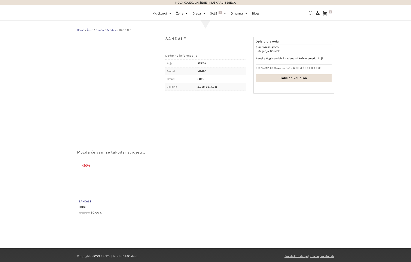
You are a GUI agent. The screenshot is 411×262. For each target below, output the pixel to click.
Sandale (111, 30)
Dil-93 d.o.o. (130, 256)
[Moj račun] (317, 13)
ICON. (96, 256)
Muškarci (159, 13)
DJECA (231, 3)
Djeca (196, 13)
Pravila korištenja (296, 256)
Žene (179, 13)
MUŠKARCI (216, 3)
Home (80, 30)
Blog (255, 13)
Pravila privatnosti (322, 256)
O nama (237, 13)
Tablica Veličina (293, 78)
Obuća (100, 30)
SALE (215, 13)
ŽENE (203, 3)
